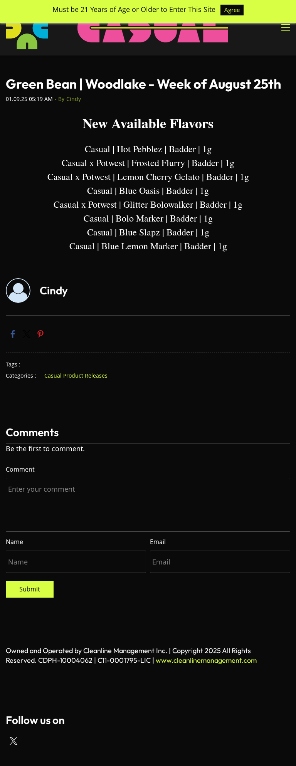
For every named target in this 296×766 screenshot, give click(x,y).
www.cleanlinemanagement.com (206, 660)
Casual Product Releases (76, 375)
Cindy (73, 98)
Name (14, 542)
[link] (12, 334)
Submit (29, 589)
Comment (20, 469)
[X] (13, 741)
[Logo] (117, 27)
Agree (232, 9)
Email (158, 542)
